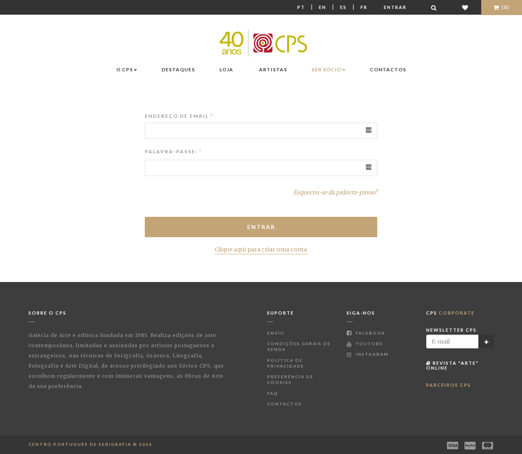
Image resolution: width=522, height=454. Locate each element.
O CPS (124, 69)
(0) (505, 7)
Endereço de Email (179, 116)
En (322, 7)
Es (343, 7)
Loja (226, 69)
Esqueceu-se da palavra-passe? (335, 192)
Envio (276, 333)
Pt (301, 7)
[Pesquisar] (434, 7)
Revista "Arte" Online (452, 365)
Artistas (273, 69)
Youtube (368, 343)
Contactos (388, 69)
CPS (450, 312)
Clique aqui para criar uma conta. (261, 249)
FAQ (272, 393)
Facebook (369, 333)
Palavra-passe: (171, 151)
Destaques (178, 69)
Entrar (395, 7)
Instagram (371, 354)
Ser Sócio (326, 69)
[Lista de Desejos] (465, 7)
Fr (364, 7)
